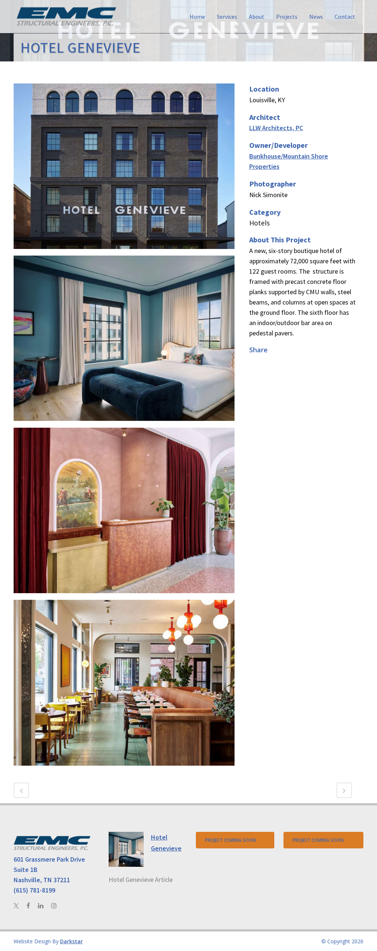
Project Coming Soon (230, 840)
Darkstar (71, 941)
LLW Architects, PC (276, 128)
